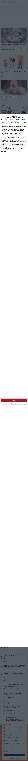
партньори (12, 119)
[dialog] (14, 380)
